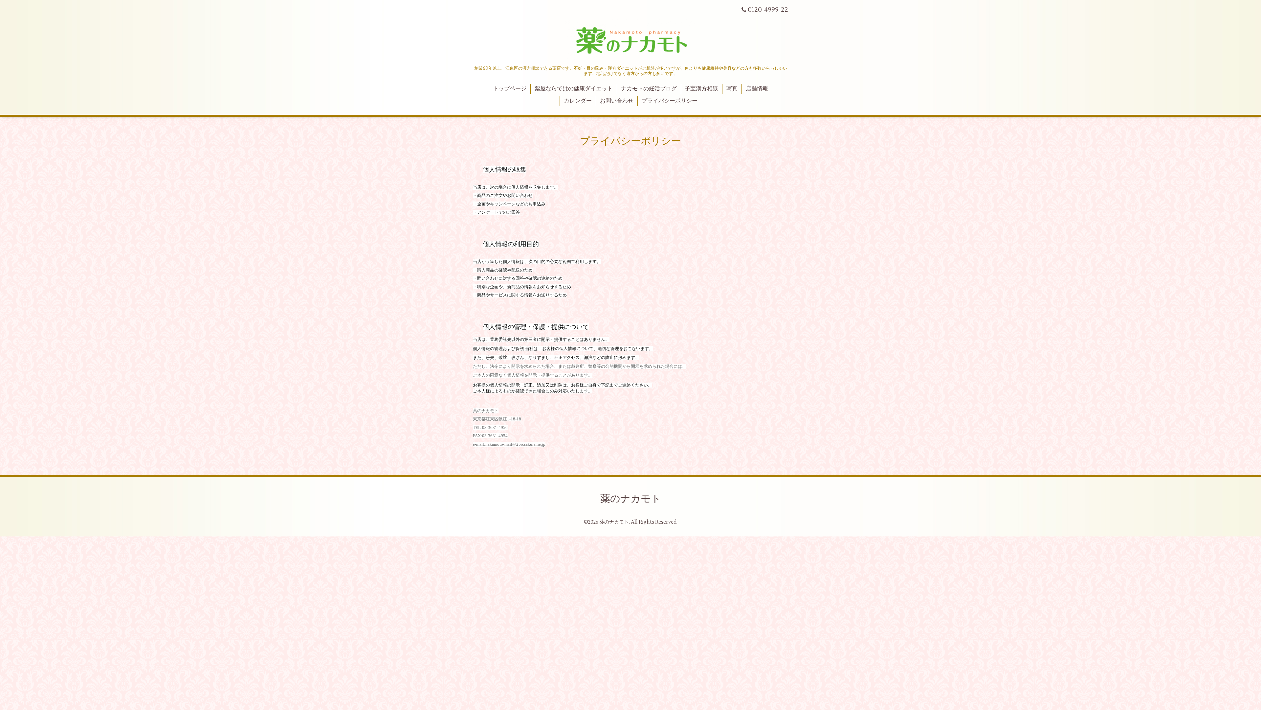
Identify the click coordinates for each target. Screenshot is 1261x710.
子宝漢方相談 (701, 88)
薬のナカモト (630, 498)
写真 (732, 88)
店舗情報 (757, 88)
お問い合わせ (616, 101)
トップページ (509, 88)
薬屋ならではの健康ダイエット (574, 88)
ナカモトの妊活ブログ (649, 88)
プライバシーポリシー (669, 101)
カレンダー (578, 101)
